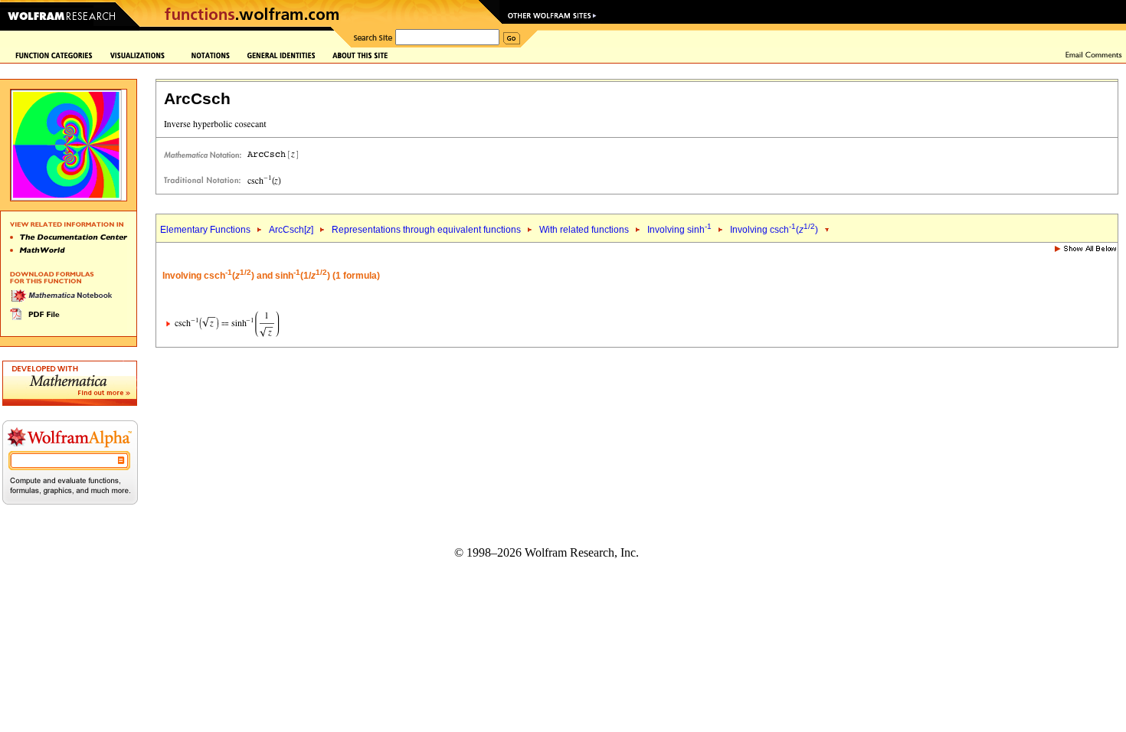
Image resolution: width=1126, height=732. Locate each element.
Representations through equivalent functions (426, 229)
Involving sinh (679, 229)
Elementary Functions (205, 229)
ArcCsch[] (291, 229)
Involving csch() (774, 229)
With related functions (584, 229)
